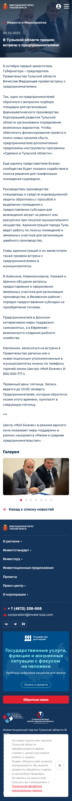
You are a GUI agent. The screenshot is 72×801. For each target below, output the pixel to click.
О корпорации (14, 594)
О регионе (11, 541)
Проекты (10, 577)
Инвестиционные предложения (28, 568)
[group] (36, 476)
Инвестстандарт (16, 550)
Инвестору (11, 559)
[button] (21, 500)
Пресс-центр (13, 586)
